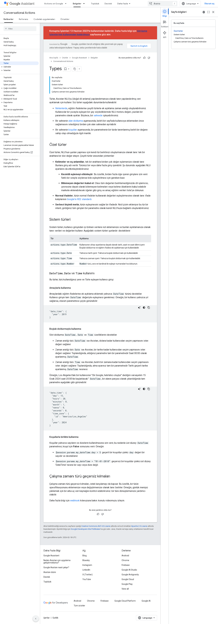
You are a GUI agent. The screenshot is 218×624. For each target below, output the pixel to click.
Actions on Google (53, 3)
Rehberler (8, 19)
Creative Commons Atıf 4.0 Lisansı (95, 526)
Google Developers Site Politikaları (85, 529)
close (213, 12)
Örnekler (64, 19)
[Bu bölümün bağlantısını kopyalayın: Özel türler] (70, 145)
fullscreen (208, 12)
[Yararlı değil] (149, 58)
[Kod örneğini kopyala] (148, 307)
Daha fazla (122, 3)
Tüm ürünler (79, 605)
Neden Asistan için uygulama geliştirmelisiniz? (56, 561)
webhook (75, 500)
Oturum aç (209, 3)
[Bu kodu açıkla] (139, 307)
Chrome (125, 560)
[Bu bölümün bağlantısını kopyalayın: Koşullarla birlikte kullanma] (81, 437)
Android (125, 555)
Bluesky (86, 560)
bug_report (204, 12)
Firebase (126, 565)
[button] (19, 67)
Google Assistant (79, 58)
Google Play (127, 584)
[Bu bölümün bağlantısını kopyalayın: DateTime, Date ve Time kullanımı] (97, 273)
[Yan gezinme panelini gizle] (36, 619)
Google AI (146, 601)
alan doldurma (76, 120)
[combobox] (162, 3)
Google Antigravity (130, 574)
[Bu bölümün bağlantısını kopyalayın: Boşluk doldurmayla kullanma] (84, 329)
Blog (84, 555)
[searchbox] (20, 28)
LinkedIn (86, 570)
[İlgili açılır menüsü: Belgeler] (84, 3)
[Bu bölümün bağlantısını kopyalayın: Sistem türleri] (74, 220)
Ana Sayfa (53, 58)
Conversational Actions (19, 13)
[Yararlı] (144, 58)
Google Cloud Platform (125, 601)
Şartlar (46, 618)
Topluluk (95, 3)
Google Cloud (128, 579)
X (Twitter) (87, 574)
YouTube (86, 579)
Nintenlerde (61, 108)
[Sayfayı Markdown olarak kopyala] (74, 68)
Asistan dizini (49, 572)
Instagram (87, 565)
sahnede (98, 115)
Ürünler (65, 58)
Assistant (27, 4)
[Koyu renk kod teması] (144, 307)
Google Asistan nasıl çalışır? (56, 567)
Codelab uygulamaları (44, 19)
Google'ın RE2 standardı (79, 199)
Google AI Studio (129, 570)
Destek (108, 3)
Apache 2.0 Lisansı (139, 526)
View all (125, 589)
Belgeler (77, 3)
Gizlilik (55, 618)
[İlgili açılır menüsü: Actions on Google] (66, 3)
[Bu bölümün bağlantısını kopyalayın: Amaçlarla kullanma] (74, 288)
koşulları (73, 129)
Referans (23, 19)
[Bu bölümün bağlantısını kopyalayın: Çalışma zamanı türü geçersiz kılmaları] (113, 476)
